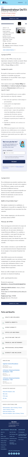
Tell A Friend (21, 439)
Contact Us (3, 447)
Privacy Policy (5, 167)
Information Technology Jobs (13, 443)
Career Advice (4, 440)
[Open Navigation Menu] (25, 2)
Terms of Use (3, 442)
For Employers (21, 432)
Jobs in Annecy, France (8, 409)
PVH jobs (5, 396)
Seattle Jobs (12, 436)
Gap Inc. (5, 373)
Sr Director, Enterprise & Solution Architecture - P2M (11, 370)
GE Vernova (5, 365)
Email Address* (8, 150)
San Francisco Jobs (14, 434)
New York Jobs (13, 432)
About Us (2, 432)
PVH (2, 7)
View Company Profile (8, 50)
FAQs (2, 434)
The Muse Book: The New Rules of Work (22, 435)
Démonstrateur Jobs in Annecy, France (12, 407)
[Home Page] (5, 3)
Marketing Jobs (13, 440)
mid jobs (5, 393)
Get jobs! (14, 161)
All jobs (5, 398)
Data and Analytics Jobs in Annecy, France (13, 413)
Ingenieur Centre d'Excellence (10, 363)
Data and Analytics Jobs (9, 411)
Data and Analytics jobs (9, 391)
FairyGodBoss (3, 449)
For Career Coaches (22, 437)
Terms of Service (19, 166)
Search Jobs (3, 436)
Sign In (20, 2)
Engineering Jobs (13, 438)
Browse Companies (5, 438)
